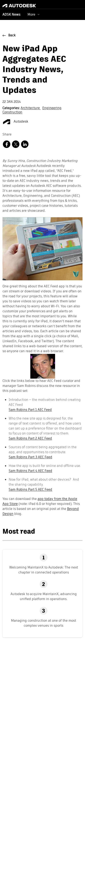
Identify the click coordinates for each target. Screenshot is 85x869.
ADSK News (11, 14)
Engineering (51, 108)
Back (12, 35)
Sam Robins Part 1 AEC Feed (30, 409)
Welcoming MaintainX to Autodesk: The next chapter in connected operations (43, 570)
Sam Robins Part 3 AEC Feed (30, 457)
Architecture (31, 108)
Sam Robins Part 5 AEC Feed (30, 489)
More (31, 14)
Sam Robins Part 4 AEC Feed (30, 470)
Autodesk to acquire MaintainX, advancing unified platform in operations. (44, 596)
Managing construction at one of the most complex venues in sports (43, 623)
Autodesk (20, 121)
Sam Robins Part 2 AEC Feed (30, 438)
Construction (12, 112)
